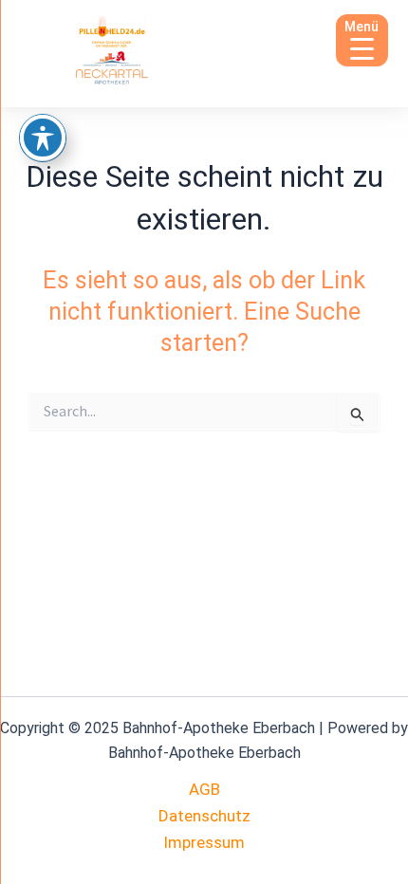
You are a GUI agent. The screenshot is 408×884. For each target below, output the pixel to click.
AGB (204, 789)
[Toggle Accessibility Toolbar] (42, 137)
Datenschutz (204, 815)
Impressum (204, 842)
